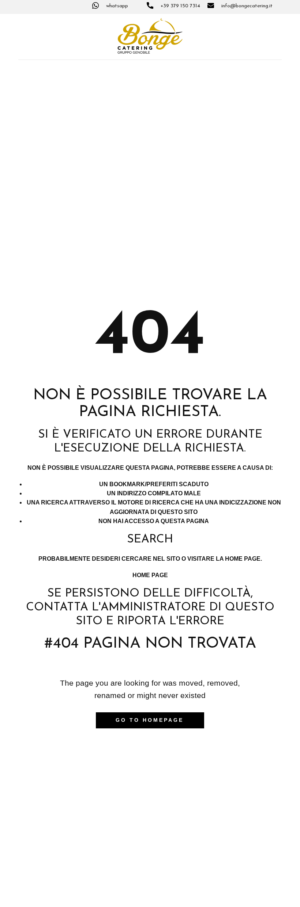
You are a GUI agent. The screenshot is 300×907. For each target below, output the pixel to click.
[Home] (150, 36)
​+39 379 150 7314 (179, 6)
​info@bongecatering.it (246, 6)
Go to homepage (150, 720)
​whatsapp (116, 6)
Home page (150, 575)
